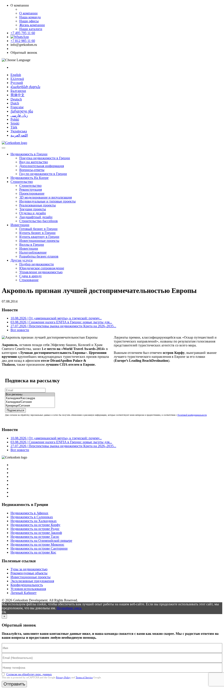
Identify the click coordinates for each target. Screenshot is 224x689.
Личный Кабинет (23, 593)
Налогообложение (33, 252)
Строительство (21, 182)
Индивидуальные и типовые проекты (47, 201)
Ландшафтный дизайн (35, 217)
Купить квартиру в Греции (39, 237)
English (15, 75)
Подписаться (15, 410)
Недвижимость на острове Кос (33, 552)
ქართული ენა (21, 111)
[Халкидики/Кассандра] (30, 398)
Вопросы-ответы (31, 170)
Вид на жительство (33, 162)
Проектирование (31, 193)
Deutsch (16, 99)
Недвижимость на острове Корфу (35, 525)
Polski (14, 119)
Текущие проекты (32, 209)
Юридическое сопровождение (41, 268)
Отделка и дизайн (32, 213)
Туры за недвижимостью (28, 569)
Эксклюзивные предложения (32, 581)
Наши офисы (29, 21)
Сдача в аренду (30, 276)
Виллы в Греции (31, 244)
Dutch (14, 103)
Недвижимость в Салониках (31, 517)
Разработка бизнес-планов (38, 256)
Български (18, 91)
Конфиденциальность (26, 585)
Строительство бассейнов (38, 221)
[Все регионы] (30, 394)
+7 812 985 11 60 (22, 41)
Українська (18, 131)
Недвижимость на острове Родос (35, 529)
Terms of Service (84, 677)
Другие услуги (21, 260)
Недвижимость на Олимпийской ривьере (41, 540)
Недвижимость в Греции (28, 154)
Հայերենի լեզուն (25, 87)
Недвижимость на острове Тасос (34, 536)
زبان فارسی (19, 115)
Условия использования (28, 589)
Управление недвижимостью (41, 272)
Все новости (19, 330)
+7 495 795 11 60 (22, 33)
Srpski (14, 123)
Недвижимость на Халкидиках (33, 521)
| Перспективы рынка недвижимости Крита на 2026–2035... (63, 326)
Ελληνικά (17, 79)
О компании (28, 13)
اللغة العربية (19, 135)
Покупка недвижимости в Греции (44, 158)
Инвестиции (19, 225)
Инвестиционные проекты (39, 240)
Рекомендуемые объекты (28, 573)
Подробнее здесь (69, 608)
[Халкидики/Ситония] (30, 402)
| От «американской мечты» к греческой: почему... (56, 318)
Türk (13, 127)
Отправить (14, 684)
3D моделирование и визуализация (45, 197)
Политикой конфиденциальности (192, 415)
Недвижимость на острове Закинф (36, 533)
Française (17, 107)
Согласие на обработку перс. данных (29, 674)
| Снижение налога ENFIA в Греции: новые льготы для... (61, 322)
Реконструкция (30, 189)
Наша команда (30, 17)
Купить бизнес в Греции (37, 233)
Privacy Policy (63, 677)
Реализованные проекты (37, 205)
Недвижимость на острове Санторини (39, 548)
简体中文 (17, 95)
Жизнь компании (32, 25)
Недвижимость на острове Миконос (37, 544)
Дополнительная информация (41, 166)
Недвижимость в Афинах (29, 513)
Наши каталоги (30, 29)
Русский (16, 83)
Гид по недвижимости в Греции (43, 174)
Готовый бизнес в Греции (38, 229)
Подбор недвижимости (36, 264)
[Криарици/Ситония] (30, 406)
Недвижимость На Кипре (29, 178)
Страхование (28, 280)
